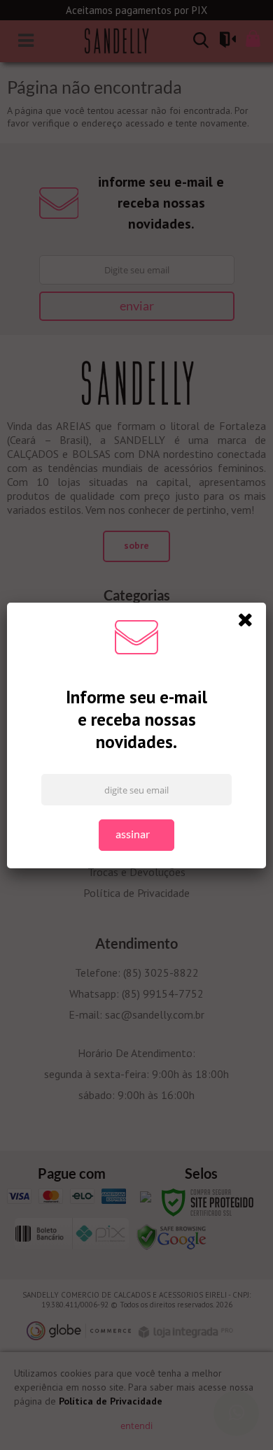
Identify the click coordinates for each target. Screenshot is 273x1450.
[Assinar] (137, 835)
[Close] (249, 622)
